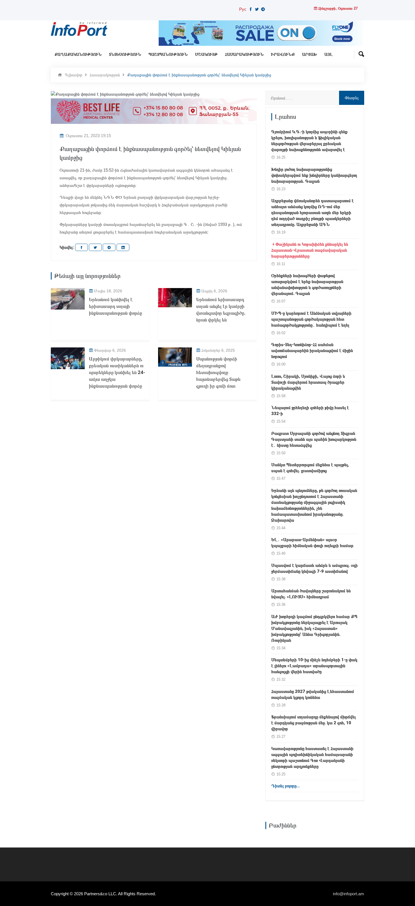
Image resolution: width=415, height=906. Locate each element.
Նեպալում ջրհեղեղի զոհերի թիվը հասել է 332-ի (310, 411)
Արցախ (309, 54)
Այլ (328, 54)
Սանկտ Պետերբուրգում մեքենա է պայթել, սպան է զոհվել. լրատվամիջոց (310, 468)
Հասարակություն (244, 54)
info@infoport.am (348, 893)
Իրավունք (283, 54)
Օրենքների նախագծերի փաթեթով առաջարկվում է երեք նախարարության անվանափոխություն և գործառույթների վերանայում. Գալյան (307, 285)
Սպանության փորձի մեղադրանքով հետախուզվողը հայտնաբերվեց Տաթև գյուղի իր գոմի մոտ (218, 372)
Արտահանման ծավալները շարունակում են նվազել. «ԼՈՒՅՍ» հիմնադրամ (311, 594)
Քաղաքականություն (78, 54)
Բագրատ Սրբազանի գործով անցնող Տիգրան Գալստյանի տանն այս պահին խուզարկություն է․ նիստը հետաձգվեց (313, 439)
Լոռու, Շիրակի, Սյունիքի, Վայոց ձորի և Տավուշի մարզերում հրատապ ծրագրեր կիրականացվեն (308, 382)
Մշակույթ (206, 54)
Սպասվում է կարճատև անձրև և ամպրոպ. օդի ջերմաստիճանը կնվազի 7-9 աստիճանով (314, 568)
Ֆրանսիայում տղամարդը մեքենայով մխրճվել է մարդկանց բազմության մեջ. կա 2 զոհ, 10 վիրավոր (313, 723)
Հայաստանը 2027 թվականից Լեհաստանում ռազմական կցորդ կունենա (312, 694)
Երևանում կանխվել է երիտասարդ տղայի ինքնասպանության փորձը (115, 306)
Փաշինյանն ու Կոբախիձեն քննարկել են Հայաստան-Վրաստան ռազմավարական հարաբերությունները (309, 250)
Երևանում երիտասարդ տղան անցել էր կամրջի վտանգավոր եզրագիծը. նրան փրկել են (221, 309)
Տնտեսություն (125, 54)
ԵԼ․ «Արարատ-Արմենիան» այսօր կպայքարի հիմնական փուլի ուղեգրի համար (312, 543)
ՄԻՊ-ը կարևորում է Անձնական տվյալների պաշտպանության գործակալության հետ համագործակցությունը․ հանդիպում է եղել (311, 319)
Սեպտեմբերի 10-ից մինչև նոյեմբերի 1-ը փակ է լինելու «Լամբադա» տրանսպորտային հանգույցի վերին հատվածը (314, 666)
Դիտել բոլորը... (285, 786)
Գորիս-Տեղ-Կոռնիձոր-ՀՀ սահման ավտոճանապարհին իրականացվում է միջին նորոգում (312, 350)
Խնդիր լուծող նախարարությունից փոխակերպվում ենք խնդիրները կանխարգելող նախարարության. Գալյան (314, 175)
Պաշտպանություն (168, 54)
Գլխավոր (73, 74)
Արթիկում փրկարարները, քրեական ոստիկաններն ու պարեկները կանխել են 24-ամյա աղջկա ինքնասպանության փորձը (117, 372)
